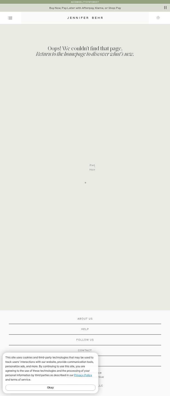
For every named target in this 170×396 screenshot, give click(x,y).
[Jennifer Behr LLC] (85, 18)
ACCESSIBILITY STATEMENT (85, 2)
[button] (159, 17)
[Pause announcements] (165, 7)
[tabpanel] (87, 122)
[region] (85, 8)
